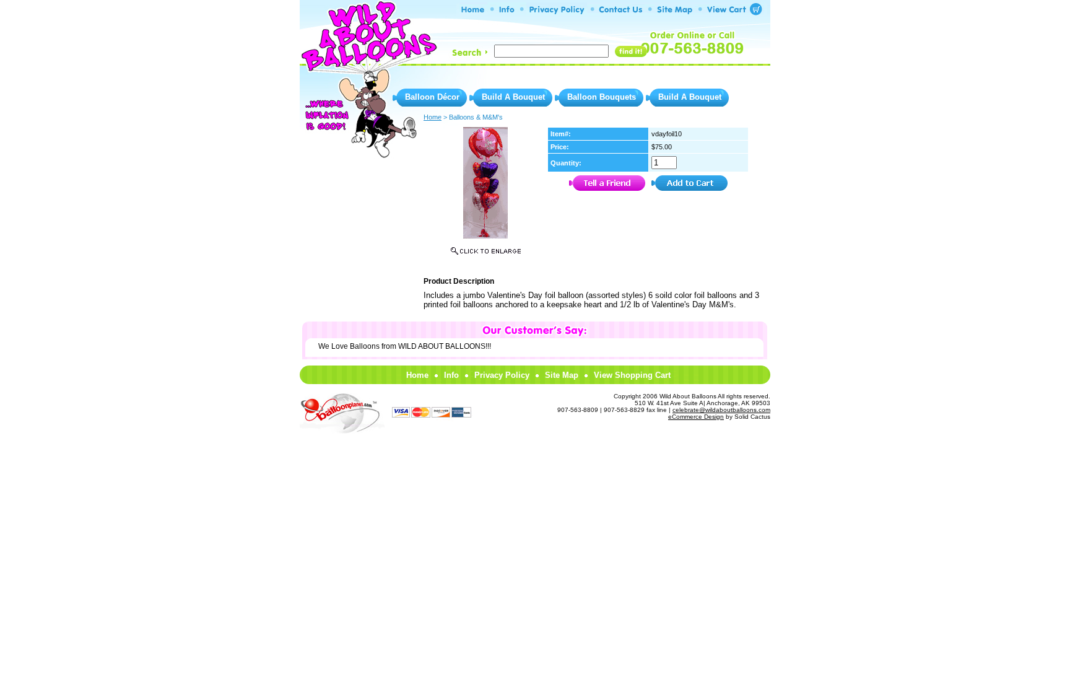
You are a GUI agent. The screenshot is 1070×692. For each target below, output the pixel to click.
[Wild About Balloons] (368, 62)
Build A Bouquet (513, 97)
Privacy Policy (501, 375)
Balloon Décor (432, 97)
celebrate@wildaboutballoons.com (721, 409)
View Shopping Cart (632, 375)
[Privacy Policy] (556, 12)
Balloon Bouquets (601, 97)
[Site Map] (675, 12)
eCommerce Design (696, 416)
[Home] (473, 12)
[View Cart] (729, 12)
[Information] (506, 12)
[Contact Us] (621, 12)
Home (417, 375)
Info (451, 375)
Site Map (561, 375)
